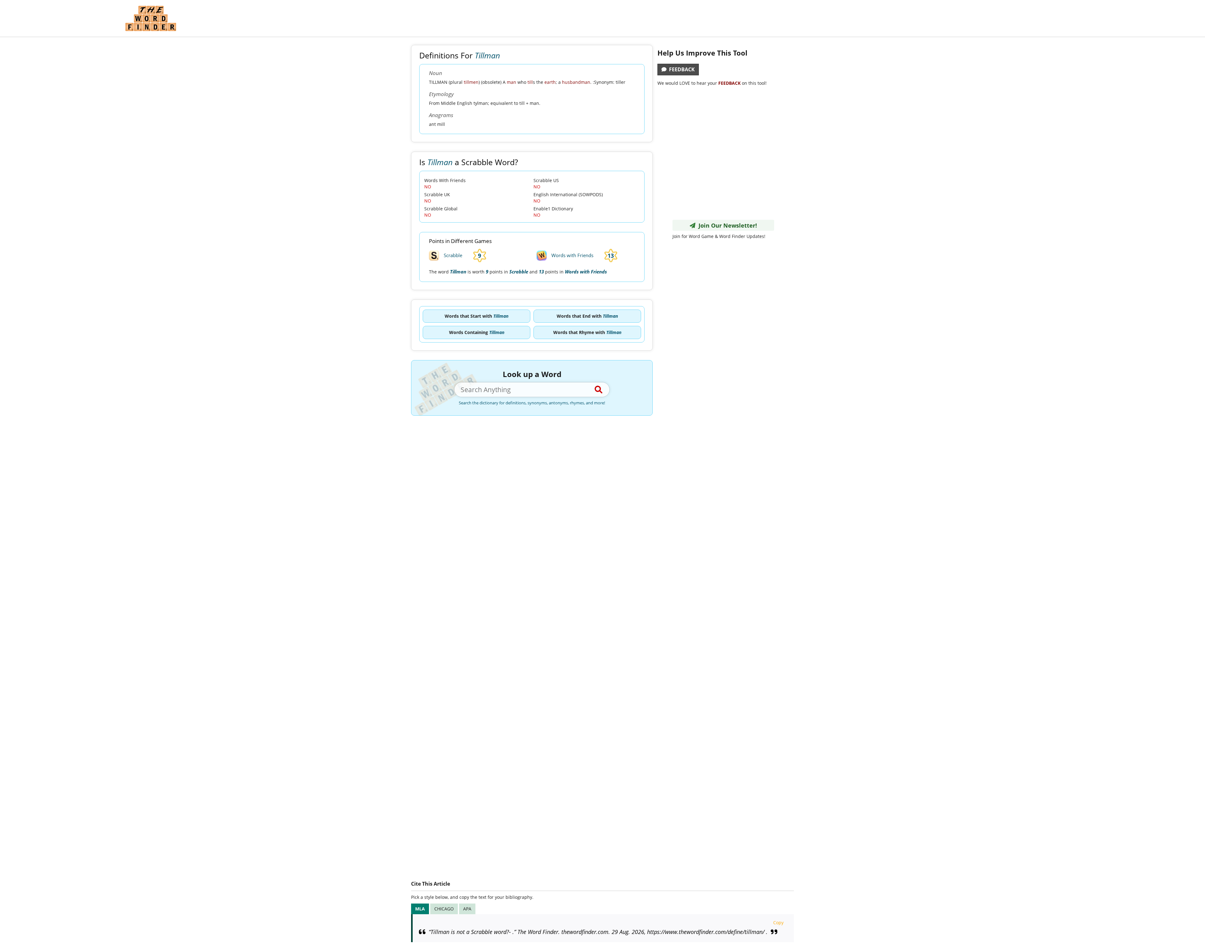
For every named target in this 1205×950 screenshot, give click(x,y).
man (511, 82)
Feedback (681, 69)
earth (550, 82)
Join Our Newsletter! (726, 225)
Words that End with (587, 316)
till (530, 82)
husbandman (576, 82)
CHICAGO (444, 909)
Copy (778, 923)
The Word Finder (150, 18)
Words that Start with (476, 316)
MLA (420, 909)
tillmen (471, 82)
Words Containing (476, 332)
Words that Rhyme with (587, 332)
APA (467, 909)
